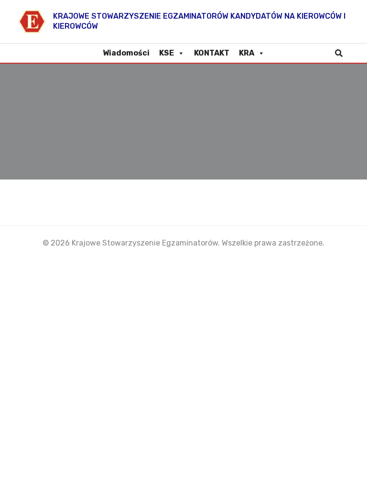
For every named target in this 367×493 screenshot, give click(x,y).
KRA (246, 52)
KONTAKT (211, 52)
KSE (166, 52)
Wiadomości (126, 52)
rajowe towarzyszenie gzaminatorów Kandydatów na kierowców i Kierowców (199, 21)
